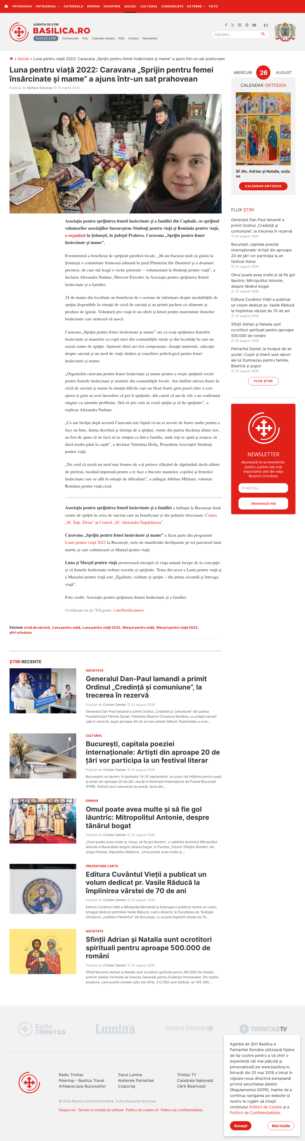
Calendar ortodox (103, 38)
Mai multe (281, 1125)
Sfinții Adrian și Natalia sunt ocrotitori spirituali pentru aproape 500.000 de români (149, 947)
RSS (121, 38)
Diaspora (112, 6)
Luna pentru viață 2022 (101, 627)
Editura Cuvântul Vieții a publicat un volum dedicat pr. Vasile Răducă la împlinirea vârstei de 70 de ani (146, 882)
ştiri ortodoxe (21, 632)
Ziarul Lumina (130, 1074)
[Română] (267, 25)
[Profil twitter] (232, 25)
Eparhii (93, 6)
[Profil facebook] (226, 25)
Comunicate (172, 6)
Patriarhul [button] (46, 6)
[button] (298, 6)
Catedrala (73, 6)
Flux (242, 209)
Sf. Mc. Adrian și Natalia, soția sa (263, 173)
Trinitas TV (186, 1074)
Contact (133, 38)
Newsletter (150, 38)
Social (130, 6)
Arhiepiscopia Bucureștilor (82, 1086)
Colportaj (126, 1086)
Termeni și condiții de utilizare (101, 1110)
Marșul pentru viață (138, 627)
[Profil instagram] (239, 25)
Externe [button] (195, 6)
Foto (213, 6)
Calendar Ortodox (263, 186)
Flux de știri (46, 38)
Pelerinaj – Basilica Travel (81, 1080)
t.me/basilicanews (128, 610)
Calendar (263, 85)
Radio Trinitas (71, 1074)
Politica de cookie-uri (142, 1110)
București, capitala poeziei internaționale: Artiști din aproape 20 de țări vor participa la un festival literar (153, 752)
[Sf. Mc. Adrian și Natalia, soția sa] (263, 129)
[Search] (263, 34)
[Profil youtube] (254, 25)
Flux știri (263, 381)
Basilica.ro (61, 31)
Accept (240, 1125)
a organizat (75, 235)
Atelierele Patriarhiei (136, 1080)
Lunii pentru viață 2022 (85, 542)
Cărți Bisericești (191, 1086)
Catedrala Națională (195, 1080)
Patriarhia (22, 6)
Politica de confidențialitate (182, 1110)
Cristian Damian (114, 704)
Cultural (149, 6)
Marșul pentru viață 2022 (177, 627)
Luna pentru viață (66, 627)
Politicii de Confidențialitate (255, 1112)
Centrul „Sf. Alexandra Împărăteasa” (131, 522)
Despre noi (67, 1110)
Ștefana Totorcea (39, 88)
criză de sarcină (37, 627)
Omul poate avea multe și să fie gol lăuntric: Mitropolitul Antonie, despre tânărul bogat (147, 817)
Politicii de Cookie (265, 1107)
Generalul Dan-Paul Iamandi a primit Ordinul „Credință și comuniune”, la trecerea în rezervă (146, 686)
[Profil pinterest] (247, 25)
